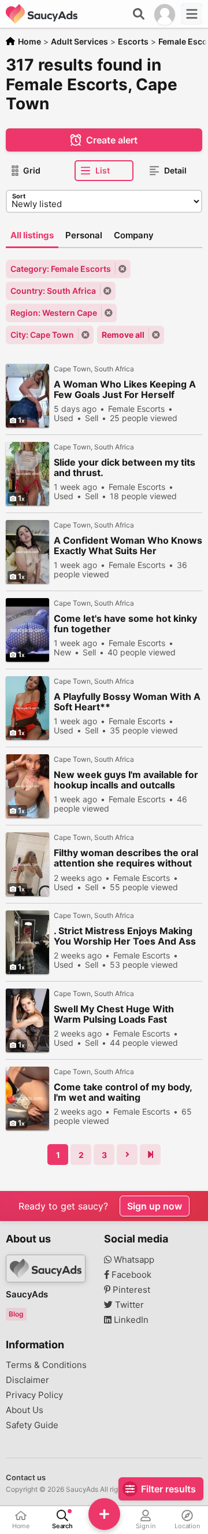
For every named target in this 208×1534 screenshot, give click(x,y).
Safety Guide (32, 1425)
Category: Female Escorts (60, 269)
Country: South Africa (53, 291)
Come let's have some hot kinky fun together (125, 623)
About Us (24, 1410)
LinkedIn (130, 1320)
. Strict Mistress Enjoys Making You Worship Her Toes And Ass (125, 935)
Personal (83, 235)
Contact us (26, 1477)
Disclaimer (27, 1380)
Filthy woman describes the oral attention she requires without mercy (126, 858)
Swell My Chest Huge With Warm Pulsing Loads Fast (114, 1014)
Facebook (130, 1275)
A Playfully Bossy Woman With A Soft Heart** (127, 701)
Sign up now (154, 1206)
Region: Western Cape (53, 313)
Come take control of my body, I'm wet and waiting (123, 1092)
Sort (18, 196)
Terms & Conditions (46, 1365)
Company (134, 235)
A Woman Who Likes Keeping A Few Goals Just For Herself (125, 389)
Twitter (128, 1305)
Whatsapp (133, 1260)
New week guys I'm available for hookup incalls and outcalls (126, 779)
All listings (32, 235)
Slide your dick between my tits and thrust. (124, 467)
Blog (16, 1314)
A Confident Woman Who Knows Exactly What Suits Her (128, 545)
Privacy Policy (34, 1395)
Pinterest (130, 1290)
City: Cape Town (42, 335)
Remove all (123, 335)
